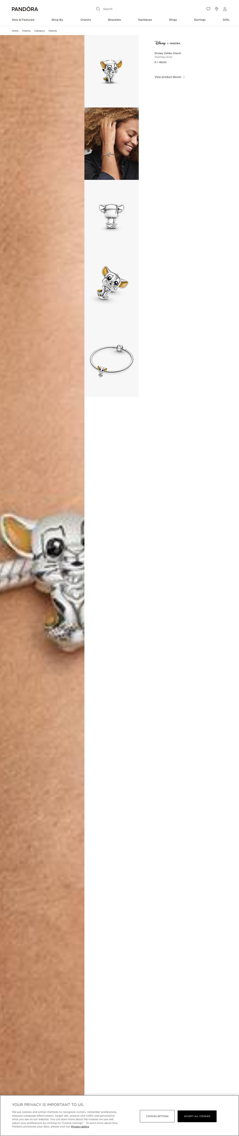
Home (15, 30)
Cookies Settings (157, 1116)
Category (39, 30)
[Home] (25, 9)
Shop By (57, 19)
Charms (85, 19)
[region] (119, 1115)
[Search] (98, 9)
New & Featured (23, 19)
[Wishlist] (208, 9)
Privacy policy (80, 1126)
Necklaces (145, 19)
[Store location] (216, 9)
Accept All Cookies (197, 1116)
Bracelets (114, 19)
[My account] (225, 9)
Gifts (226, 19)
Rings (173, 19)
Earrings (200, 19)
